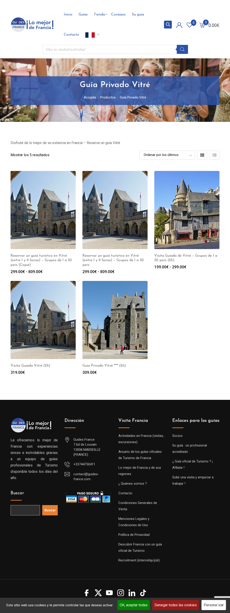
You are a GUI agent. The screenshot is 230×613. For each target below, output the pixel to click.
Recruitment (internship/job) (139, 560)
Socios (177, 436)
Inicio (68, 14)
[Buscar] (182, 49)
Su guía (138, 14)
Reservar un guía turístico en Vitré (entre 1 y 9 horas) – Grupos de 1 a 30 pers (113, 260)
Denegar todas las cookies (176, 605)
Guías (83, 14)
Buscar (17, 493)
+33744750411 (84, 464)
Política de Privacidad (134, 535)
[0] (202, 25)
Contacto (71, 35)
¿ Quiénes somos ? (132, 484)
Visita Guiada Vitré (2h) (30, 366)
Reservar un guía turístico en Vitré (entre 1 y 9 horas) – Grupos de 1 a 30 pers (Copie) (41, 260)
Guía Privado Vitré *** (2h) (104, 366)
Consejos (118, 14)
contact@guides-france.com (86, 476)
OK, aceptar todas (134, 605)
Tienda (99, 14)
